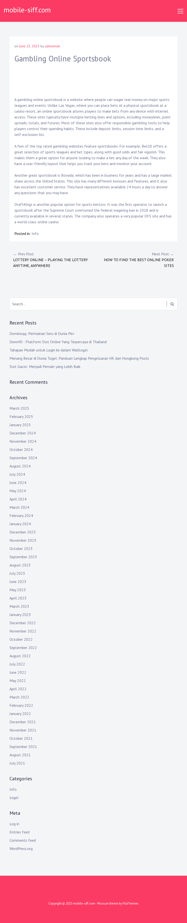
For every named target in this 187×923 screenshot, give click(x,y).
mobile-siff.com (27, 9)
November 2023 (22, 540)
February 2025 (21, 416)
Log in (14, 823)
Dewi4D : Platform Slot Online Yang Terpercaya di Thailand (58, 341)
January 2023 (20, 614)
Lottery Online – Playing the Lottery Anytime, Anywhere (50, 259)
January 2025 (20, 424)
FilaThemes (131, 903)
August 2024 (20, 466)
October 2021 (21, 738)
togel (14, 797)
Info (35, 233)
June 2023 (17, 581)
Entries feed (19, 832)
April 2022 (18, 688)
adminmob (52, 46)
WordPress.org (21, 848)
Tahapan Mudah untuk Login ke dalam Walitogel (48, 350)
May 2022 (17, 680)
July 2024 (17, 474)
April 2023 (18, 598)
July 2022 (17, 664)
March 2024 (19, 507)
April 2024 (18, 499)
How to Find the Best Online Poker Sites (139, 259)
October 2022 (21, 639)
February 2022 (21, 705)
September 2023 (23, 556)
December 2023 (22, 532)
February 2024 (21, 515)
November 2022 (22, 631)
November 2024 (22, 441)
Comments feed (22, 840)
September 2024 (23, 457)
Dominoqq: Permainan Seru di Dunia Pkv (41, 333)
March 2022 (19, 697)
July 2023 (17, 573)
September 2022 (23, 647)
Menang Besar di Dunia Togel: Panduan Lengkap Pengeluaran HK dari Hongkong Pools (79, 358)
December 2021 (22, 721)
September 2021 (23, 746)
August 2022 (20, 655)
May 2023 (17, 589)
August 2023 (20, 565)
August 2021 (20, 754)
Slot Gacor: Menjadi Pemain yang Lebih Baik (44, 366)
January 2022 (20, 713)
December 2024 (22, 433)
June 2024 (17, 482)
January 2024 (20, 523)
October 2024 (21, 449)
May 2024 (17, 490)
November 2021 (22, 730)
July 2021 (17, 763)
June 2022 (17, 672)
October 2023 (21, 548)
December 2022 (22, 622)
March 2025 (19, 408)
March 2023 (19, 606)
